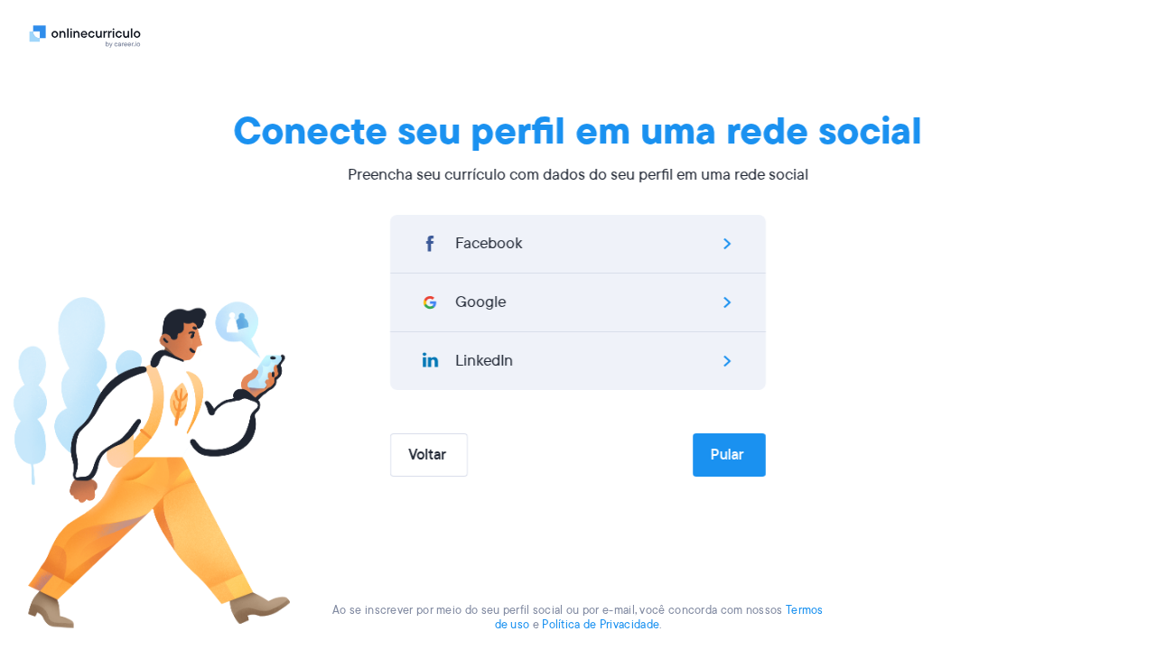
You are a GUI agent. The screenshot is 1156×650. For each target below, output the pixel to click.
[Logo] (85, 36)
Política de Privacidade (600, 625)
